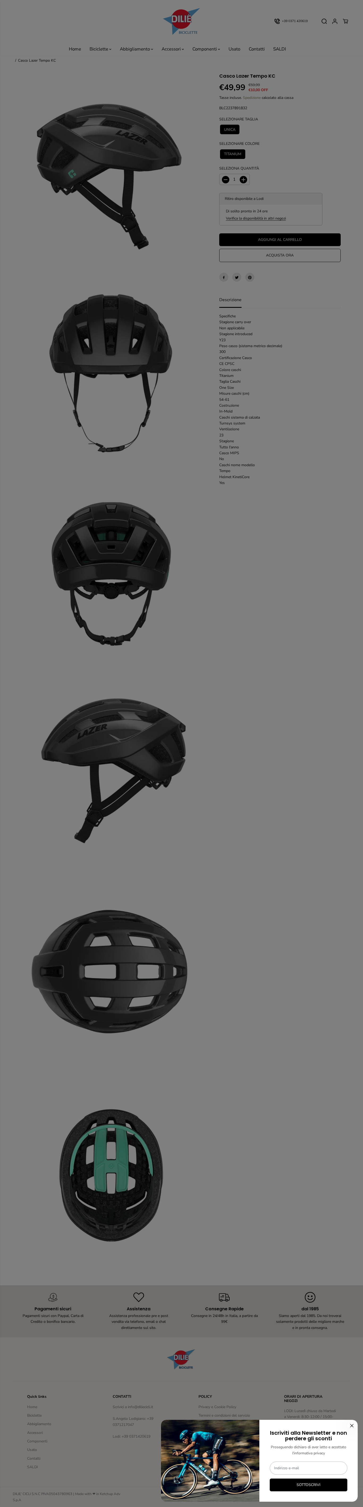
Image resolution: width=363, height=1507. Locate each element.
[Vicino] (352, 1426)
